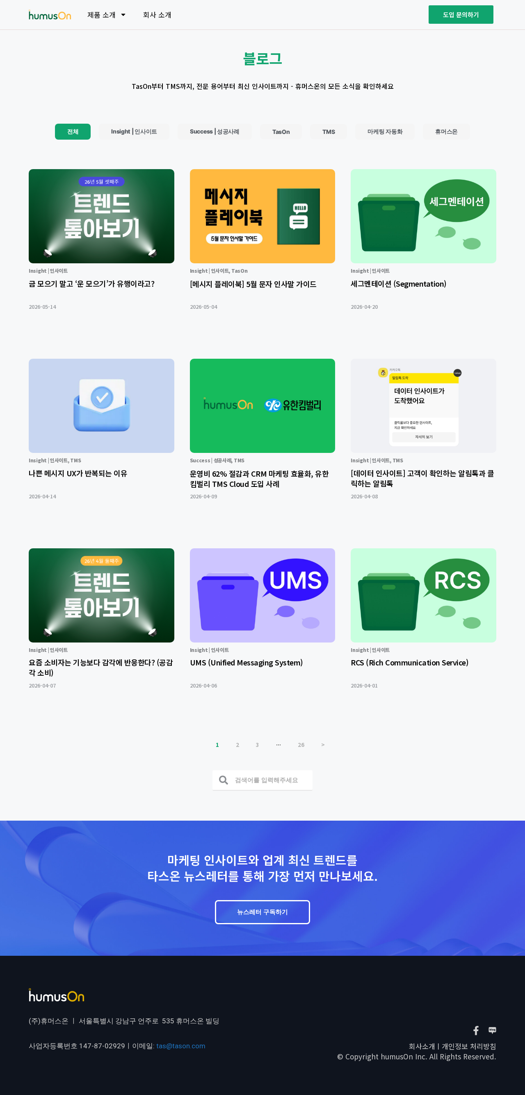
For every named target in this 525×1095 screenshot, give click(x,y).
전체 (72, 131)
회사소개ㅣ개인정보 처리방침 (452, 1046)
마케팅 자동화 (385, 131)
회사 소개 (157, 14)
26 (301, 745)
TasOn (281, 131)
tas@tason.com (180, 1046)
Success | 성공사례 (215, 131)
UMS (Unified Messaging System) (246, 662)
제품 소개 (101, 14)
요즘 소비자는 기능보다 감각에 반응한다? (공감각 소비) (101, 667)
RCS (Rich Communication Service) (409, 662)
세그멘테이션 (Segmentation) (399, 283)
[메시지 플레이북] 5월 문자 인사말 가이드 (253, 283)
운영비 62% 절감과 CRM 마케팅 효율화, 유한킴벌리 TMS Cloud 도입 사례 (259, 478)
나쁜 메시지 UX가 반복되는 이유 (78, 473)
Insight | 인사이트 (134, 131)
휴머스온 (446, 131)
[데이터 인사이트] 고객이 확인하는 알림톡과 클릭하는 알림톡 (422, 478)
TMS (328, 131)
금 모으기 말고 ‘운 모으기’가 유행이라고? (91, 283)
